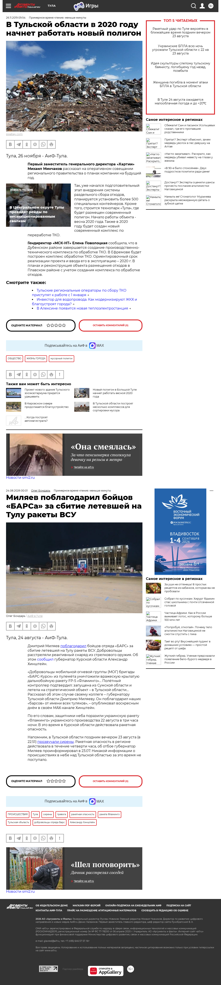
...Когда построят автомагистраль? (36, 419)
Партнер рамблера (73, 969)
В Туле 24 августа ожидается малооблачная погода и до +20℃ (180, 101)
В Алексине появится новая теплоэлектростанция (82, 308)
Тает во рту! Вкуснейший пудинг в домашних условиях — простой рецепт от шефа (187, 645)
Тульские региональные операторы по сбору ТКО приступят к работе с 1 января (79, 292)
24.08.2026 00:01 (17, 490)
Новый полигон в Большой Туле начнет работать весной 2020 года (115, 393)
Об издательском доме (52, 905)
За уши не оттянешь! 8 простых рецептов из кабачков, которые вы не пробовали (189, 588)
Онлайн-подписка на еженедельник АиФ (133, 905)
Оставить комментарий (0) (110, 325)
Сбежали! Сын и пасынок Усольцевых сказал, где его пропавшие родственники (189, 129)
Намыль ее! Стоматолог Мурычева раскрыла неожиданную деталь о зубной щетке (187, 200)
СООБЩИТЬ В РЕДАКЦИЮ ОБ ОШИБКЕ (164, 910)
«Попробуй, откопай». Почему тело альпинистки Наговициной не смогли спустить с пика (188, 631)
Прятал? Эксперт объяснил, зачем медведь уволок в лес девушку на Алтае (187, 143)
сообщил (45, 659)
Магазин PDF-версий (86, 905)
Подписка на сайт (178, 905)
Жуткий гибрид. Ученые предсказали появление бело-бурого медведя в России (189, 659)
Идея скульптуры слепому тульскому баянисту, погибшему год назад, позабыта (180, 67)
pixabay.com (14, 134)
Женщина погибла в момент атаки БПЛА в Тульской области (180, 84)
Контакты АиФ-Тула (49, 910)
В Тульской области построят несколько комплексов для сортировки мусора (113, 407)
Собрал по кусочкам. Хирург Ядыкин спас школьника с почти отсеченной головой (189, 602)
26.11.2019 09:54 (15, 17)
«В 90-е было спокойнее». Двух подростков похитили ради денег (187, 169)
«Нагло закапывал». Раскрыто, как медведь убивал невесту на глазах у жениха (188, 157)
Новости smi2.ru (20, 478)
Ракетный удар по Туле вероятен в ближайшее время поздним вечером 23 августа (180, 32)
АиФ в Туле (35, 616)
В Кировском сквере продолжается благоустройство (47, 405)
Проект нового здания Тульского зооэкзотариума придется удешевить (47, 393)
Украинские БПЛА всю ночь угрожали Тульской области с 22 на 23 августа (180, 49)
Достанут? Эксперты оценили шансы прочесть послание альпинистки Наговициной (189, 186)
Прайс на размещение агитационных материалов (101, 910)
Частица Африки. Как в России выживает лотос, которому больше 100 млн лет (188, 616)
